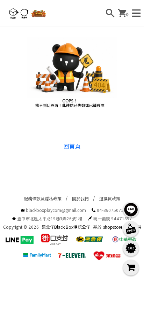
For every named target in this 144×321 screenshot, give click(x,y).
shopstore (113, 227)
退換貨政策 (109, 198)
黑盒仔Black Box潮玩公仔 (66, 227)
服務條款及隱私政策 (43, 198)
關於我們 (80, 198)
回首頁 (72, 146)
